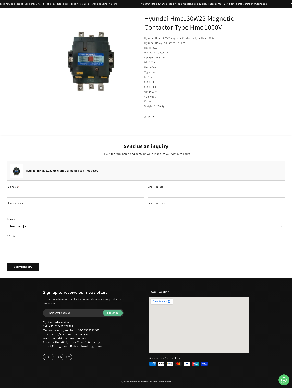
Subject (11, 219)
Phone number (15, 202)
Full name (13, 186)
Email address (156, 186)
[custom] (46, 357)
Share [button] (151, 116)
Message (12, 235)
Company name (156, 202)
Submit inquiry (23, 266)
